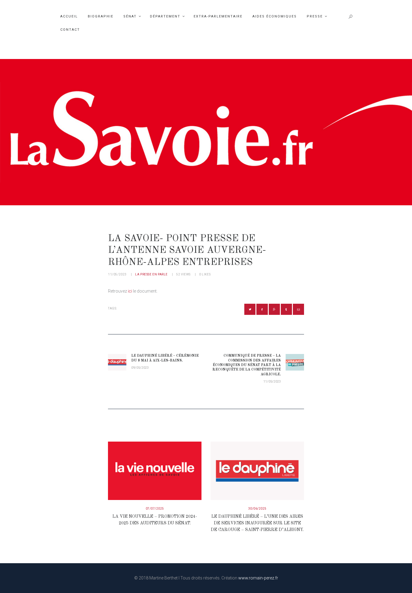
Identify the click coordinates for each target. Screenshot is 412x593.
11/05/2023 (117, 274)
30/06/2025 (257, 508)
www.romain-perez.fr (258, 578)
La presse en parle (151, 274)
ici (130, 291)
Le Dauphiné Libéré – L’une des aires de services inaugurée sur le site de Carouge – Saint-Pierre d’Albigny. (257, 523)
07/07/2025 (155, 508)
